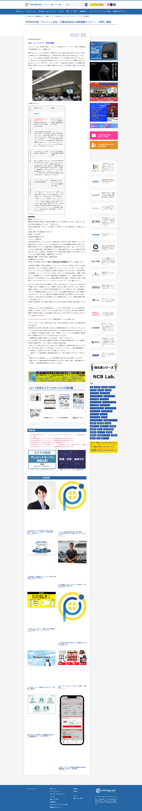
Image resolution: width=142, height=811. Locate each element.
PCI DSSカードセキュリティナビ (47, 11)
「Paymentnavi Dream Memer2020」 (40, 319)
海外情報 (109, 432)
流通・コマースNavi (71, 11)
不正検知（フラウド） (110, 420)
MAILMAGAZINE (104, 135)
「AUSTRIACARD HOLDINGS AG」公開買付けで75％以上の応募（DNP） (72, 643)
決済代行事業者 (108, 429)
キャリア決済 (94, 399)
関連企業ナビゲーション (119, 11)
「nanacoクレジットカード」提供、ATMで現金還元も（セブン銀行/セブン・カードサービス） (41, 629)
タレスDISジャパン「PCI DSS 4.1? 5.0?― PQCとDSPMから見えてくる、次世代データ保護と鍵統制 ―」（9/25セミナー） (40, 532)
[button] (75, 35)
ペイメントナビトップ (31, 788)
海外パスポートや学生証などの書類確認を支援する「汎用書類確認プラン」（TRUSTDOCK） (40, 735)
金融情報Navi (83, 11)
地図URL (48, 232)
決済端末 (93, 432)
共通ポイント (94, 426)
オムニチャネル (105, 393)
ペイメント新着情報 (83, 16)
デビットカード (105, 405)
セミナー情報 (45, 16)
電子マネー (105, 438)
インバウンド (94, 393)
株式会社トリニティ (49, 417)
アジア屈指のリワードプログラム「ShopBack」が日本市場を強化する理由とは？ (72, 585)
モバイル (104, 417)
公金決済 (107, 423)
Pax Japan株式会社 (63, 417)
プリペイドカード (110, 408)
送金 (98, 438)
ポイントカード (95, 411)
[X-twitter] (111, 4)
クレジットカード (96, 402)
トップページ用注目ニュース (57, 16)
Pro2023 (111, 387)
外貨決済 (93, 429)
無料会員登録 (102, 146)
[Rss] (108, 4)
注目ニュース (19, 11)
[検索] (86, 4)
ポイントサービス (107, 411)
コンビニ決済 (94, 405)
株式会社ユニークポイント (78, 418)
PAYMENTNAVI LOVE (106, 144)
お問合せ (75, 791)
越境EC (93, 438)
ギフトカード (104, 399)
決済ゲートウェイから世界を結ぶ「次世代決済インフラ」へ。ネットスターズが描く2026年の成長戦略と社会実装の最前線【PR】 (35, 413)
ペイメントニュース (31, 11)
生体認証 (114, 435)
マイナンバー (94, 414)
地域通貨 (112, 426)
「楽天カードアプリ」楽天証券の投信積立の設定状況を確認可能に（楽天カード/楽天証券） (72, 768)
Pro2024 (93, 390)
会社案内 (75, 788)
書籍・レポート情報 (56, 4)
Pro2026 (108, 390)
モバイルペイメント (96, 420)
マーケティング (95, 417)
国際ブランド (104, 426)
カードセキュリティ (96, 396)
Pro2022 (104, 387)
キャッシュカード (109, 396)
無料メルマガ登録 (103, 137)
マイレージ (104, 414)
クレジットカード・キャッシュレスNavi (100, 11)
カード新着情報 (36, 16)
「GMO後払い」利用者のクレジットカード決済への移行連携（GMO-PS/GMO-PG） (41, 577)
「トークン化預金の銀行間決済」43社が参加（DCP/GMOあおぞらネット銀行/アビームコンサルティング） (72, 533)
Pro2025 (100, 390)
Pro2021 (97, 387)
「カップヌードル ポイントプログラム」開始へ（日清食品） (72, 686)
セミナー (46, 4)
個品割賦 (100, 423)
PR (91, 387)
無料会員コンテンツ (103, 435)
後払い (100, 429)
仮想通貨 (93, 423)
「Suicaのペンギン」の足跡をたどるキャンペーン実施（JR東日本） (41, 688)
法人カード (101, 432)
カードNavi (28, 16)
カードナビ (61, 11)
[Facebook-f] (114, 4)
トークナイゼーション (97, 408)
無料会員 (93, 435)
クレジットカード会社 (109, 402)
